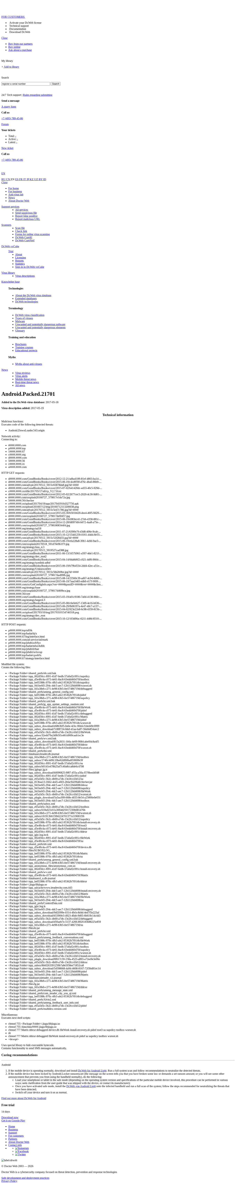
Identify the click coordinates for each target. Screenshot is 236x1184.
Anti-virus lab (15, 194)
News (11, 197)
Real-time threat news (27, 382)
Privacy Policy (9, 1181)
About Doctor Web (18, 200)
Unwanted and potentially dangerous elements (40, 327)
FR (21, 179)
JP (28, 179)
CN (8, 179)
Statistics (20, 263)
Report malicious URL (27, 219)
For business (15, 191)
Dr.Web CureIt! (23, 237)
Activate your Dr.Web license (25, 22)
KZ (32, 179)
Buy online (14, 46)
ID (44, 179)
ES (17, 179)
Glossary (20, 330)
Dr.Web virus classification (29, 315)
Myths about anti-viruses (28, 363)
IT (25, 179)
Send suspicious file (26, 212)
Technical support (19, 25)
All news (20, 385)
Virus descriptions (25, 275)
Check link (21, 231)
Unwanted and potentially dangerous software (40, 324)
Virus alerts (21, 376)
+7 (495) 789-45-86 (12, 118)
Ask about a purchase (20, 50)
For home (13, 188)
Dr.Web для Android (81, 1086)
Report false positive (26, 215)
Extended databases (26, 298)
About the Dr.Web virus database (33, 295)
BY (41, 179)
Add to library (11, 66)
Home (11, 1126)
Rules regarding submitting (37, 94)
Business (13, 1129)
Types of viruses (24, 318)
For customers (16, 1135)
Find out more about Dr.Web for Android (23, 1098)
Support (12, 1132)
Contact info (15, 1145)
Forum (5, 124)
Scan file (20, 228)
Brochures (20, 344)
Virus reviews (22, 372)
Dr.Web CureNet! (25, 240)
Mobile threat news (25, 379)
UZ (36, 179)
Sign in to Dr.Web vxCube (29, 266)
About (18, 254)
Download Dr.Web (19, 32)
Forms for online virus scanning (32, 234)
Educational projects (26, 350)
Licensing (20, 257)
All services (21, 209)
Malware (20, 321)
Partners (12, 1138)
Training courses (24, 347)
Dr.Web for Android (92, 1070)
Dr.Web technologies (26, 301)
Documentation (17, 28)
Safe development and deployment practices (25, 1177)
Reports (19, 260)
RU (3, 179)
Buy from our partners (20, 43)
